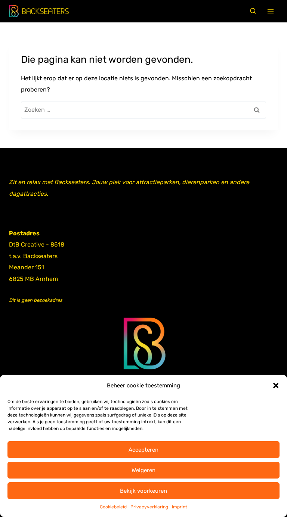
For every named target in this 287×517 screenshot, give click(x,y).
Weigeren (143, 470)
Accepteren (143, 449)
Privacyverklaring (149, 507)
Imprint (179, 507)
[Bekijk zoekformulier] (253, 11)
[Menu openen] (270, 11)
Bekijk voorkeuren (143, 490)
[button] (276, 385)
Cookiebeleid (113, 507)
